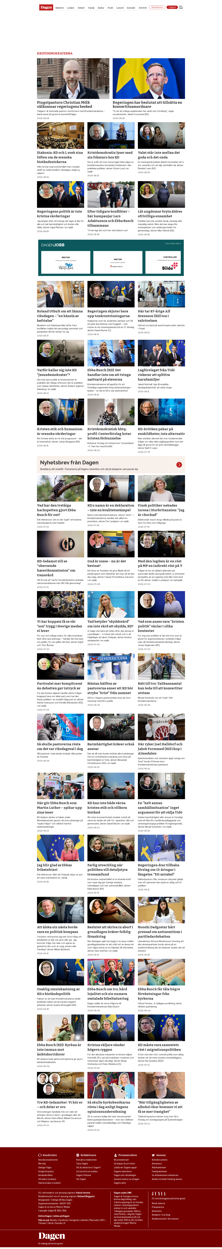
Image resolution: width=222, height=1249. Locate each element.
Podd (110, 8)
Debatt (81, 8)
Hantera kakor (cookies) (49, 1183)
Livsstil (120, 8)
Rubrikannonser (159, 1167)
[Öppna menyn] (181, 8)
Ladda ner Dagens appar (125, 1167)
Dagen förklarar (83, 1175)
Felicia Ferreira (83, 1193)
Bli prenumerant (121, 1160)
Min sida (42, 1163)
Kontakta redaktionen (86, 1160)
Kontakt (131, 8)
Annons (143, 8)
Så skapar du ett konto (124, 1163)
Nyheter (59, 8)
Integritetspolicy (46, 1171)
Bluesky (53, 1220)
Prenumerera (157, 7)
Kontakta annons (159, 1160)
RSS (102, 1220)
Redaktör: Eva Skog (161, 1215)
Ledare (70, 8)
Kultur (101, 8)
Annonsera (157, 1163)
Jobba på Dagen (61, 1216)
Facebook (63, 1220)
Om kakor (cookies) (47, 1179)
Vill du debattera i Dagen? (88, 1167)
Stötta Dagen (45, 1216)
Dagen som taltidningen (125, 1175)
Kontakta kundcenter (48, 1160)
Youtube (59, 1223)
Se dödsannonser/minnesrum (165, 1175)
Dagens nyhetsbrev (123, 1171)
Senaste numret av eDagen (126, 1179)
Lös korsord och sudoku (87, 1171)
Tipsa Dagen (82, 1163)
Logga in (172, 7)
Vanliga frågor (45, 1167)
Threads (42, 1223)
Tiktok (50, 1223)
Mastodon (94, 1220)
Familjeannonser (159, 1171)
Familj (91, 8)
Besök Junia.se (158, 1203)
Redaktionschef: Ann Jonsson (165, 1219)
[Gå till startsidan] (46, 7)
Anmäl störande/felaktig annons (167, 1179)
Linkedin (84, 1220)
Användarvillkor (45, 1175)
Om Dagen (81, 1179)
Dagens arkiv (120, 1183)
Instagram (74, 1220)
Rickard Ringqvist (86, 1196)
